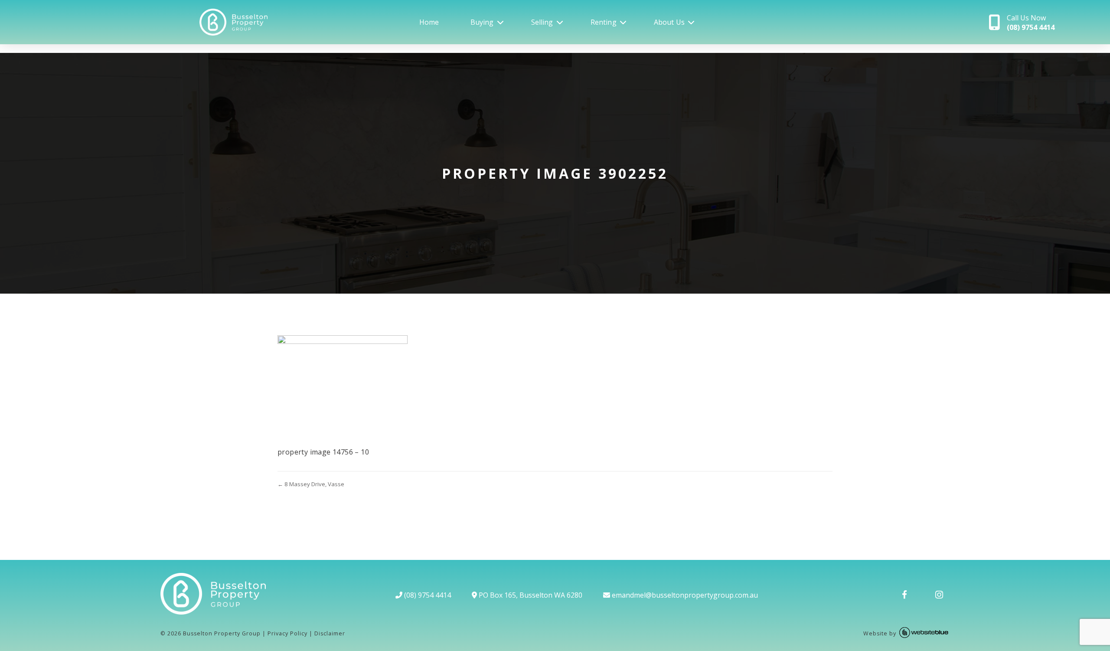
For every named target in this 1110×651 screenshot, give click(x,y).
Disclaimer (329, 633)
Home (429, 22)
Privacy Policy (287, 633)
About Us (669, 22)
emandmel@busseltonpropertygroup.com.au (684, 595)
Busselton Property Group (222, 633)
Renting (604, 22)
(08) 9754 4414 (426, 595)
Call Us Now (1030, 22)
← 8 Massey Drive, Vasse (311, 484)
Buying (482, 22)
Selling (542, 22)
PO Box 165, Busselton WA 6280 (529, 595)
